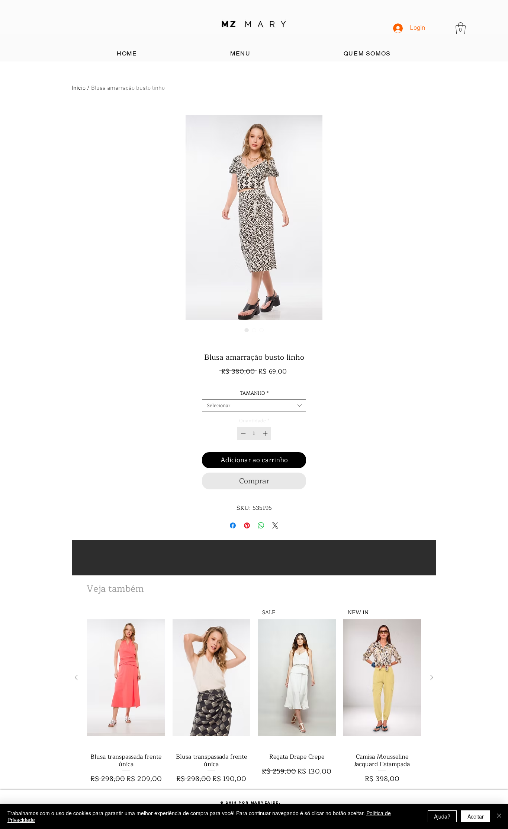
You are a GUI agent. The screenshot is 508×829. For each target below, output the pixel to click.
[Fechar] (499, 816)
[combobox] (254, 405)
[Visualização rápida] (126, 678)
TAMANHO (254, 393)
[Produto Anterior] (76, 677)
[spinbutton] (254, 433)
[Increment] (265, 433)
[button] (461, 28)
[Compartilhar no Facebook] (232, 525)
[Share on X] (275, 525)
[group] (254, 696)
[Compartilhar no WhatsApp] (261, 525)
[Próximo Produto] (431, 677)
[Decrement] (242, 433)
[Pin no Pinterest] (246, 525)
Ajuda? (442, 816)
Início (79, 88)
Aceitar (475, 816)
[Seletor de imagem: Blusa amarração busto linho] (246, 330)
